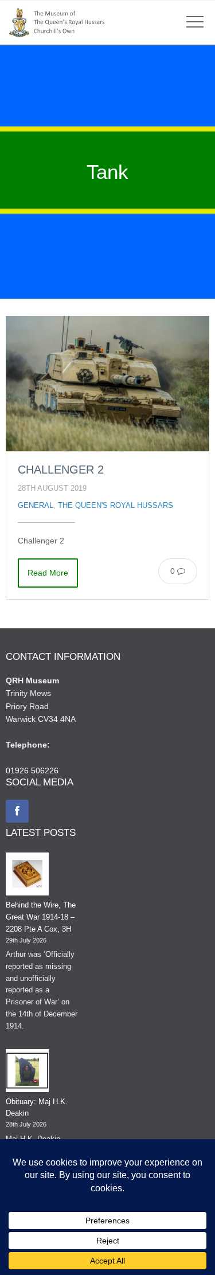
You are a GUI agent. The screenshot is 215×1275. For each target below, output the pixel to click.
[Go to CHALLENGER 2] (107, 383)
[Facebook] (17, 811)
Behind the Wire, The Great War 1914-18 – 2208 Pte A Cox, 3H (41, 917)
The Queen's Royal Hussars (115, 506)
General (35, 506)
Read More (48, 572)
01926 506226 (32, 770)
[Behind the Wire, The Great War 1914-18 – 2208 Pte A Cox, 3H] (27, 875)
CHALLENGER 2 (61, 469)
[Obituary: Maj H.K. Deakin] (27, 1072)
